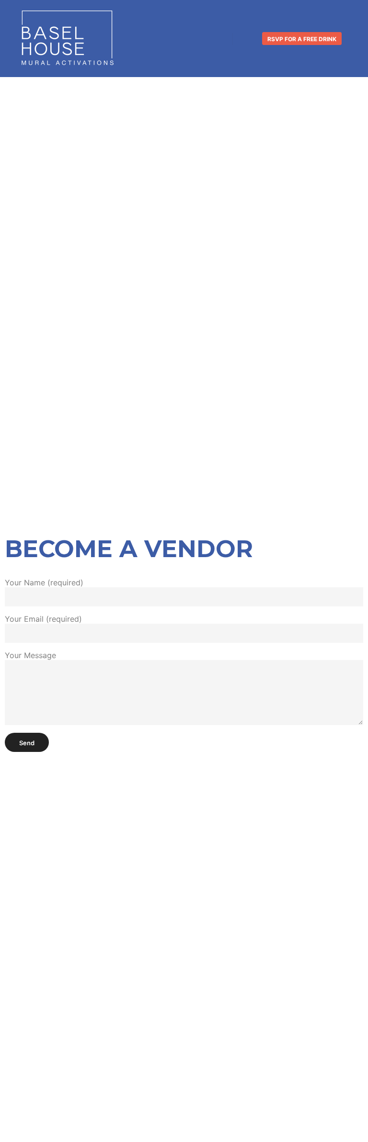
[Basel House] (67, 38)
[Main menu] (248, 39)
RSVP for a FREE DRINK (301, 39)
